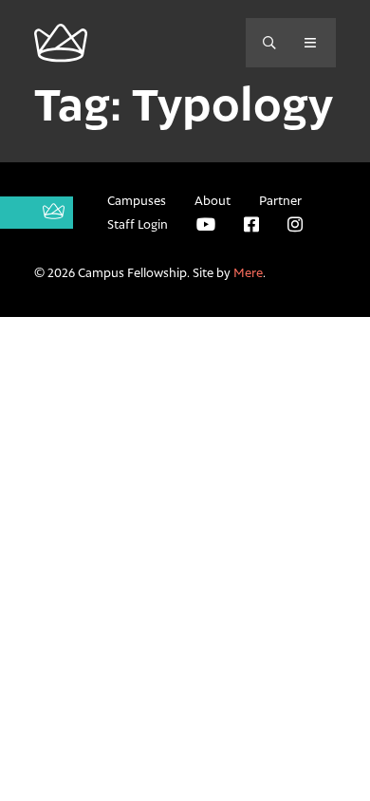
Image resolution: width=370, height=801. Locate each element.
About (212, 200)
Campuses (136, 200)
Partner (280, 200)
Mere (248, 272)
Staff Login (137, 224)
